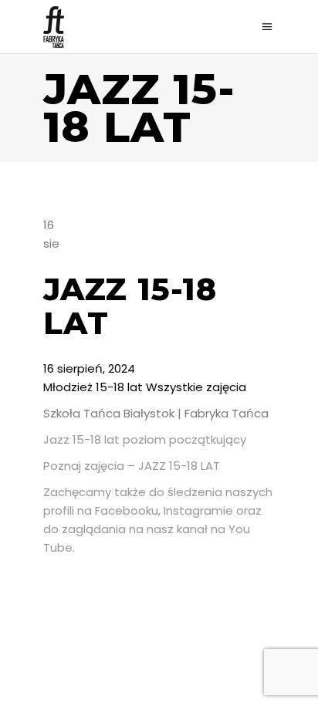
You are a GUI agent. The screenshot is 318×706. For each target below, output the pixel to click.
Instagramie (198, 510)
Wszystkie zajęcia (196, 387)
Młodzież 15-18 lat (93, 387)
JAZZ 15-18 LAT (179, 466)
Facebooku (126, 510)
